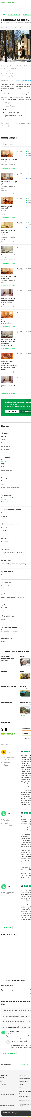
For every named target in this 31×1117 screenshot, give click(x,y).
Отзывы (22, 27)
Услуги (17, 27)
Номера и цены (10, 27)
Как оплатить (23, 1081)
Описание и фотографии (8, 168)
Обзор (3, 27)
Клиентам (22, 1075)
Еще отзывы (7, 927)
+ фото (23, 715)
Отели (3, 1060)
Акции (21, 1084)
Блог (21, 1087)
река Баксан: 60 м (16, 80)
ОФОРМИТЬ (12, 411)
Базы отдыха (24, 1064)
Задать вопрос (10, 1053)
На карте (23, 1060)
